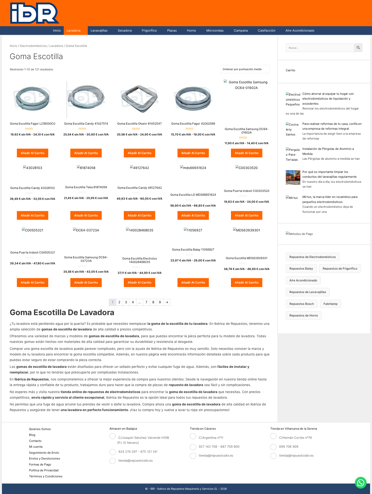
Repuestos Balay (301, 268)
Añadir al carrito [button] (32, 153)
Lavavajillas (99, 30)
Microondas (215, 30)
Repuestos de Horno (303, 315)
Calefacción (266, 30)
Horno (191, 30)
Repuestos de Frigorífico (340, 268)
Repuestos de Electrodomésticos (312, 257)
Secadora (125, 30)
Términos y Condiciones (45, 476)
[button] (361, 483)
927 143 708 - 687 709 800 (219, 446)
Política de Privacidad (44, 470)
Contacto (35, 441)
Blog (32, 435)
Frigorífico (149, 30)
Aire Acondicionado (300, 30)
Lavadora (73, 30)
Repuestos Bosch (301, 304)
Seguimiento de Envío (44, 452)
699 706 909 (288, 446)
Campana (241, 30)
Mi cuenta (35, 446)
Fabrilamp (331, 304)
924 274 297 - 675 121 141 (137, 451)
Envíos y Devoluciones (44, 458)
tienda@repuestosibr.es (135, 460)
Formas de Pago (40, 464)
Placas (172, 30)
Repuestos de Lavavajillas (307, 292)
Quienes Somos (40, 429)
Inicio (57, 30)
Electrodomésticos (33, 46)
